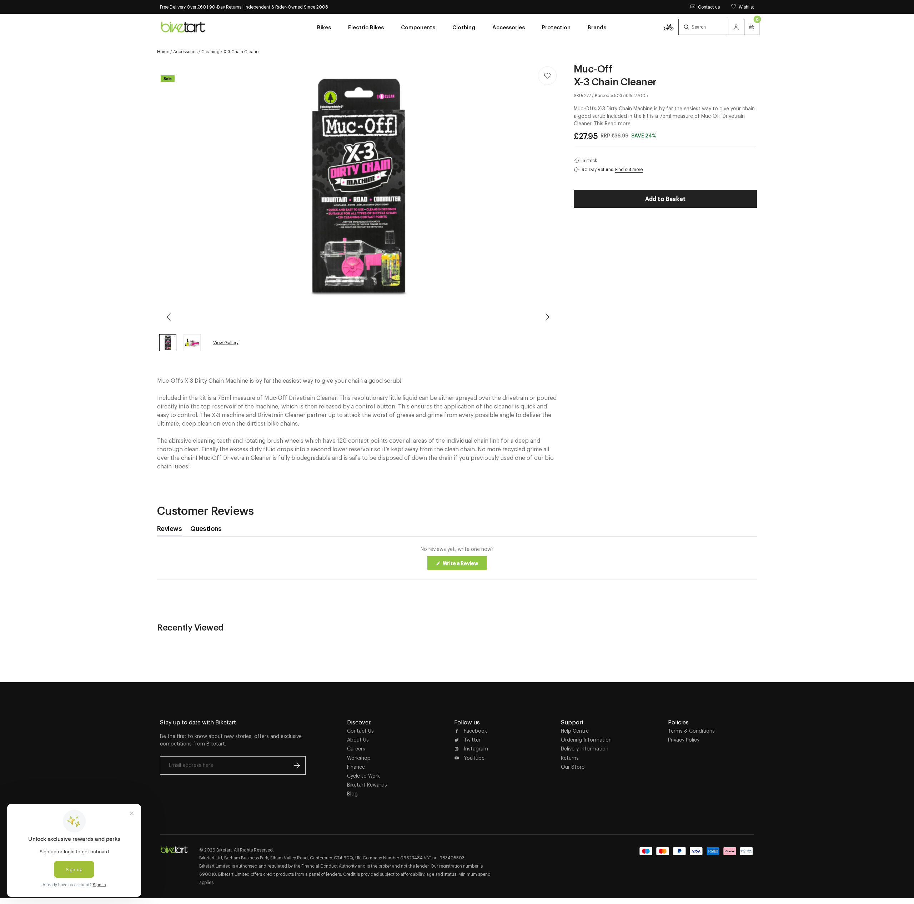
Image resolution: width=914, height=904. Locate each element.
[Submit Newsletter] (296, 765)
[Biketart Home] (174, 849)
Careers (356, 749)
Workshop (359, 758)
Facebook (475, 731)
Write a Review (464, 565)
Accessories (185, 51)
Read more (618, 123)
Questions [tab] (205, 530)
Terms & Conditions (691, 731)
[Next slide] (547, 317)
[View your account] (736, 27)
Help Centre (575, 731)
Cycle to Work (363, 776)
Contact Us (360, 731)
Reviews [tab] (169, 530)
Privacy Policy (683, 740)
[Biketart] (183, 27)
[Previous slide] (169, 317)
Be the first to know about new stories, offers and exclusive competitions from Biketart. (231, 740)
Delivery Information (584, 749)
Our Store (572, 767)
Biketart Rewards (367, 785)
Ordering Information (586, 740)
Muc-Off (593, 69)
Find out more (629, 169)
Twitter (472, 740)
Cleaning (210, 51)
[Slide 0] (167, 342)
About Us (358, 740)
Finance (356, 767)
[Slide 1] (192, 342)
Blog (352, 794)
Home (163, 51)
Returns (570, 758)
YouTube (474, 758)
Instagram (476, 749)
